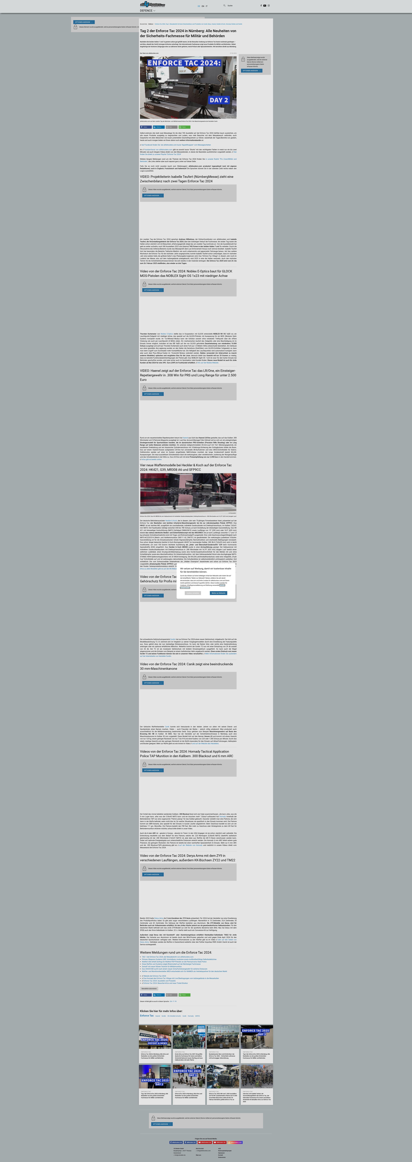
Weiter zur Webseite (218, 593)
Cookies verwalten (193, 593)
